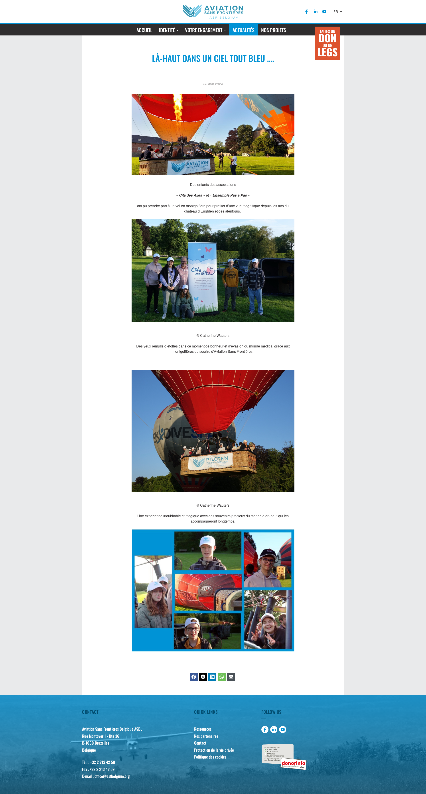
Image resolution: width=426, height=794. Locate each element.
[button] (169, 29)
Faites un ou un (327, 43)
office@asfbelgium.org (112, 776)
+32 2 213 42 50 (102, 762)
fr (336, 11)
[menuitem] (306, 11)
